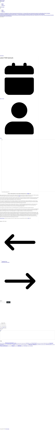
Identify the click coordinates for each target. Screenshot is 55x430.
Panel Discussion (49, 344)
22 (0, 328)
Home (2, 3)
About (2, 4)
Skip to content (2, 0)
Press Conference (4, 345)
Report (13, 345)
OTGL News (7, 428)
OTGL (1, 138)
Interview (8, 344)
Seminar (19, 345)
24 (2, 328)
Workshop (31, 345)
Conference (27, 343)
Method (37, 344)
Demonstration (42, 343)
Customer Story (38, 343)
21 (5, 327)
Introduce (10, 344)
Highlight (48, 343)
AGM (1, 343)
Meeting (34, 344)
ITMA (28, 193)
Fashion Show (45, 343)
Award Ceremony (20, 343)
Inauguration (5, 344)
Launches (19, 344)
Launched (17, 344)
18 (3, 327)
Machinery (31, 344)
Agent (0, 343)
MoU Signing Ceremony (43, 344)
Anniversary (4, 343)
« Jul (0, 330)
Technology (2, 55)
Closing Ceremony (23, 343)
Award (17, 343)
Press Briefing (53, 344)
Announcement (9, 343)
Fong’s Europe (2, 218)
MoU (39, 344)
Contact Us (3, 5)
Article (15, 343)
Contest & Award (34, 343)
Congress (30, 343)
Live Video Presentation (23, 344)
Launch (14, 344)
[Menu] (0, 8)
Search (1, 300)
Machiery (27, 344)
